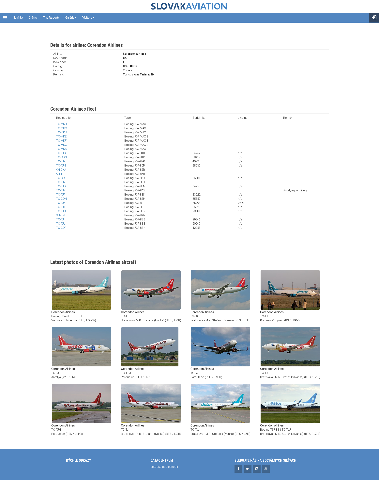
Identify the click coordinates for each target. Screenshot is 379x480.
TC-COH (61, 198)
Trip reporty (51, 17)
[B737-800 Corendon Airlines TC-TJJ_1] (220, 403)
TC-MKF (61, 140)
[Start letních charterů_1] (81, 403)
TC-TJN (61, 165)
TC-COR (61, 228)
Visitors (87, 17)
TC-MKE (61, 136)
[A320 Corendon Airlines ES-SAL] (220, 290)
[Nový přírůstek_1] (149, 346)
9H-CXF (61, 215)
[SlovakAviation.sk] (189, 6)
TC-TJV (61, 182)
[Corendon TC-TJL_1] (220, 346)
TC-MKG (61, 145)
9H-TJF (60, 174)
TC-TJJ (60, 223)
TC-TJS (61, 153)
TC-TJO (61, 186)
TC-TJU (61, 211)
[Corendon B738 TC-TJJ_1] (290, 290)
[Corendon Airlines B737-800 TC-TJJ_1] (290, 403)
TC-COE (61, 178)
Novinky (18, 17)
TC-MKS (61, 149)
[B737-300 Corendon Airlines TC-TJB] (151, 290)
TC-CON (61, 157)
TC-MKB (61, 124)
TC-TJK (61, 203)
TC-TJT (61, 207)
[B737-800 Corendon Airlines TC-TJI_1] (151, 403)
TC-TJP (61, 194)
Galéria (69, 17)
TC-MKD (61, 132)
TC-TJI (60, 219)
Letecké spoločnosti (164, 467)
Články (33, 17)
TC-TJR (61, 161)
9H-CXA (61, 169)
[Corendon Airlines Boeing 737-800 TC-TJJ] (81, 290)
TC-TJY (61, 190)
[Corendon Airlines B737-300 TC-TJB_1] (290, 346)
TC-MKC (61, 128)
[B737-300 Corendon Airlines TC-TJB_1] (81, 346)
